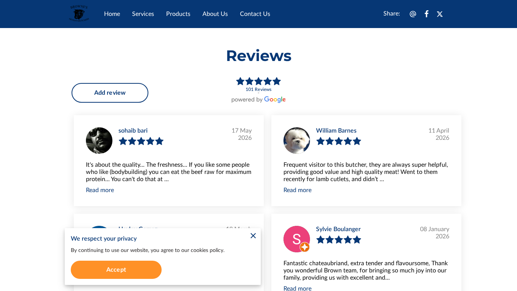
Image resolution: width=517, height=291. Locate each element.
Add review (110, 93)
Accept (116, 270)
